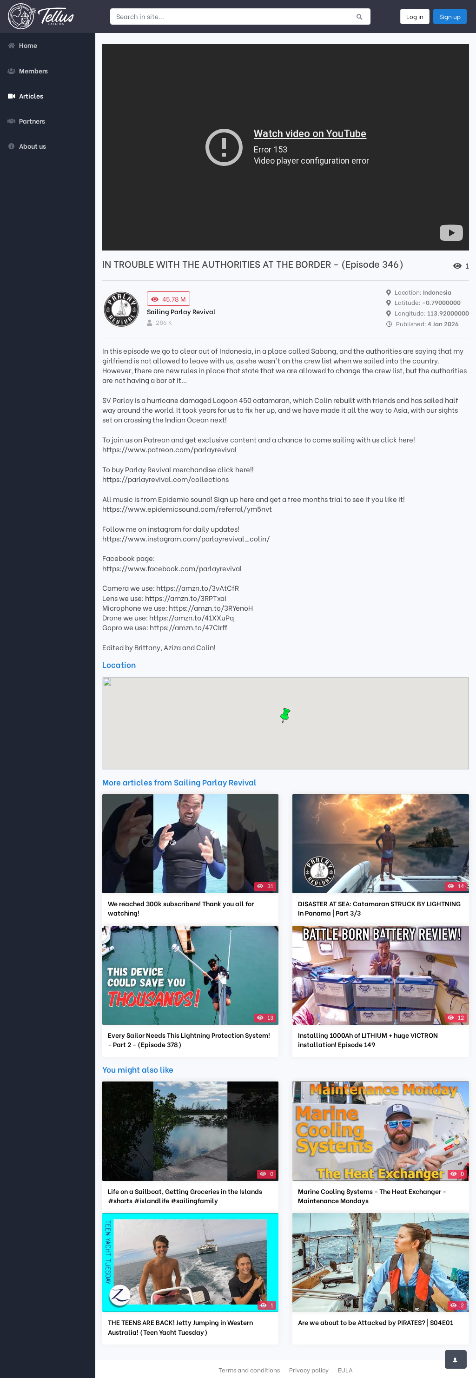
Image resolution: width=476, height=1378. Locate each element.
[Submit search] (359, 16)
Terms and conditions (249, 1369)
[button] (285, 716)
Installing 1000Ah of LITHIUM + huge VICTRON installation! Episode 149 (368, 1039)
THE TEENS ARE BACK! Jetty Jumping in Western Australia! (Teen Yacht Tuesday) (180, 1327)
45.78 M (174, 298)
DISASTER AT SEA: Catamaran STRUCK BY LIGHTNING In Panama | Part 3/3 (379, 908)
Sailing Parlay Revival (181, 311)
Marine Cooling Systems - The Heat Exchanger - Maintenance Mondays (372, 1196)
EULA (345, 1369)
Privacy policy (309, 1369)
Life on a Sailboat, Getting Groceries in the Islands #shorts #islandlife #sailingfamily (185, 1196)
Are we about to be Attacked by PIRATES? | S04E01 (375, 1322)
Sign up (450, 16)
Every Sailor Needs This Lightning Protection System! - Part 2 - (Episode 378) (189, 1039)
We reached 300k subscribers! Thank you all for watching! (181, 908)
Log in (414, 16)
